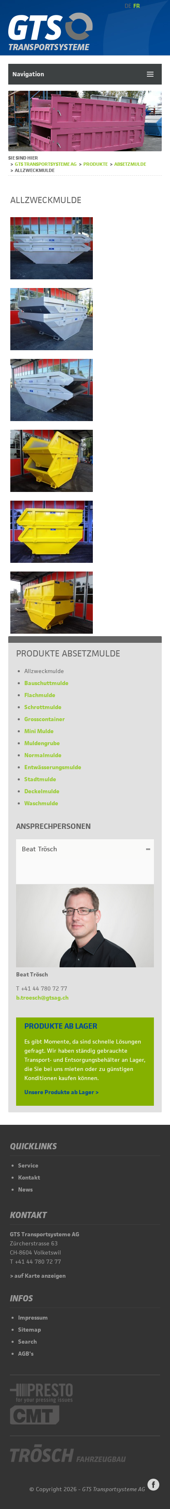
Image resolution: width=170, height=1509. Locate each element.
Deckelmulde (41, 791)
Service (28, 1165)
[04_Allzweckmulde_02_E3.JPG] (51, 631)
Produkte (95, 164)
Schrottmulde (42, 707)
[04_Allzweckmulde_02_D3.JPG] (51, 419)
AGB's (25, 1353)
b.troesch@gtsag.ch (42, 997)
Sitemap (29, 1329)
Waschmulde (41, 803)
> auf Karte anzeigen (38, 1275)
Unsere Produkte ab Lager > (61, 1092)
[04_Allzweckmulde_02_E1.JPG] (51, 490)
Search (27, 1341)
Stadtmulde (40, 779)
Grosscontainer (44, 719)
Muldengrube (42, 743)
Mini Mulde (39, 731)
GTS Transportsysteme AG (46, 164)
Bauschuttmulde (46, 683)
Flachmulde (39, 695)
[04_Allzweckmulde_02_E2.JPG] (51, 560)
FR (136, 6)
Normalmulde (42, 755)
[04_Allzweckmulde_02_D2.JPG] (51, 348)
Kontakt (29, 1177)
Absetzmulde (130, 164)
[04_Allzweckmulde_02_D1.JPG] (51, 277)
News (25, 1189)
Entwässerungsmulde (52, 767)
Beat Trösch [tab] (39, 849)
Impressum (33, 1317)
